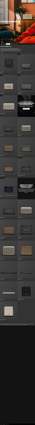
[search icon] (30, 3)
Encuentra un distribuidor (27, 1)
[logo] (2, 2)
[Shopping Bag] (32, 3)
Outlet (31, 1)
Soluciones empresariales (18, 1)
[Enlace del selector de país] (33, 1)
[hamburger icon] (33, 3)
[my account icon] (31, 3)
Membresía (23, 1)
